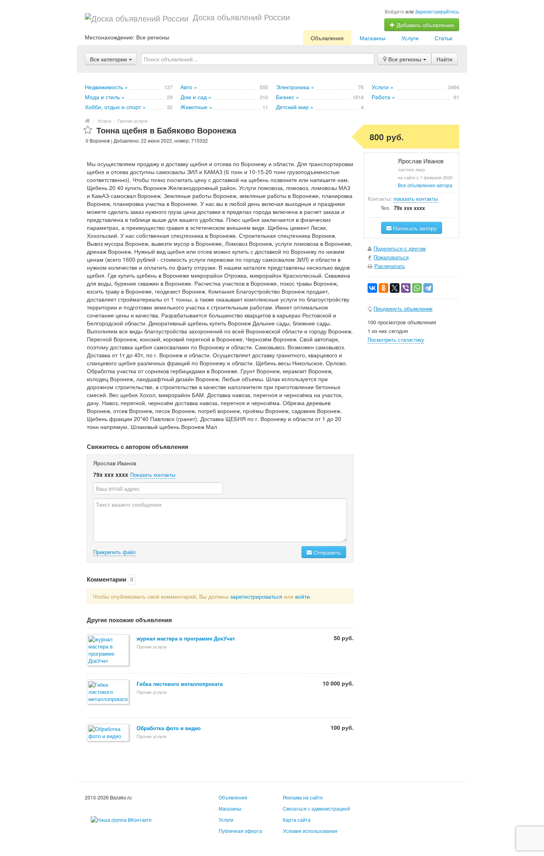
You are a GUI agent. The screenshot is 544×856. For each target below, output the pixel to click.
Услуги (410, 38)
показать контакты (415, 198)
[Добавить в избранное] (87, 130)
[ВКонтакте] (372, 288)
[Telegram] (428, 288)
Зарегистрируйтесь (437, 11)
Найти (444, 59)
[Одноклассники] (383, 288)
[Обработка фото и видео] (108, 733)
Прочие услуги (132, 121)
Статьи (443, 38)
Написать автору (414, 228)
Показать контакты (152, 474)
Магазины (372, 38)
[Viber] (406, 288)
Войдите (394, 11)
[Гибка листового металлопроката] (108, 692)
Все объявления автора (425, 185)
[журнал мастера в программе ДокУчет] (108, 650)
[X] (394, 288)
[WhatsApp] (417, 288)
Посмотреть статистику (396, 339)
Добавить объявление (424, 25)
